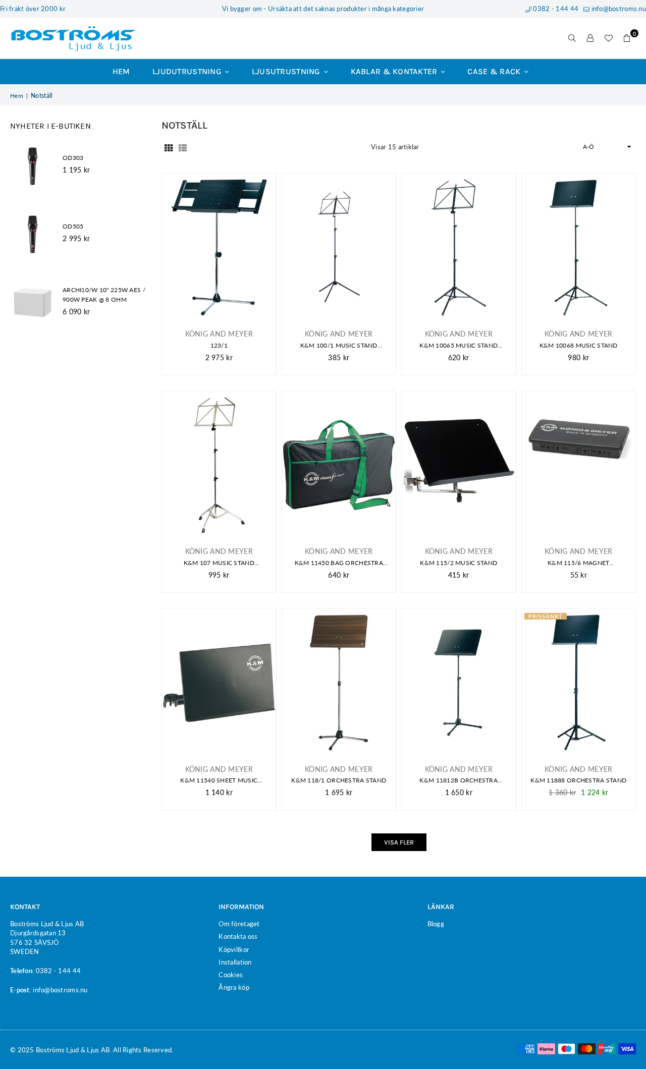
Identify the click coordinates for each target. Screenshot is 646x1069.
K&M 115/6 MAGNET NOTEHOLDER (578, 563)
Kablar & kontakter (395, 71)
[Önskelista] (609, 38)
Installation (235, 962)
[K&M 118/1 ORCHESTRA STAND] (339, 682)
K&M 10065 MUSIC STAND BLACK (458, 346)
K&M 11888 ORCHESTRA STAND (578, 780)
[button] (627, 38)
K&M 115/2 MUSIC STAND (458, 563)
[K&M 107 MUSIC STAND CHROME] (219, 465)
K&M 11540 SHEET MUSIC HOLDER (218, 780)
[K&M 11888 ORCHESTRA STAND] (579, 682)
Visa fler (399, 842)
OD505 (73, 226)
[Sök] (572, 38)
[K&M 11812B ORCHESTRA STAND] (459, 682)
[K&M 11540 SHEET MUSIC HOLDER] (219, 682)
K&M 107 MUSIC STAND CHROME (219, 563)
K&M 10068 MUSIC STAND (579, 345)
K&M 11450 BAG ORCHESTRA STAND (339, 563)
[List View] (183, 146)
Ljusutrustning (287, 71)
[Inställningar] (590, 38)
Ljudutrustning (188, 71)
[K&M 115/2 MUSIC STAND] (459, 465)
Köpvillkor (234, 949)
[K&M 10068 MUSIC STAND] (579, 247)
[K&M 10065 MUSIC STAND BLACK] (459, 247)
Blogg (435, 924)
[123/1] (219, 247)
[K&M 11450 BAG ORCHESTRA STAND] (339, 465)
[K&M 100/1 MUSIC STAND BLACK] (339, 247)
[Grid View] (169, 146)
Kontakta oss (238, 936)
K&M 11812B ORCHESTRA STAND (458, 780)
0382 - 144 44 (554, 9)
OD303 (73, 157)
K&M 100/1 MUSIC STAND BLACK (339, 346)
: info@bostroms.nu (59, 990)
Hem (121, 71)
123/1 (219, 345)
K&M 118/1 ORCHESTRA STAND (338, 780)
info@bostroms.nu (617, 9)
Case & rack (494, 71)
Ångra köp (234, 987)
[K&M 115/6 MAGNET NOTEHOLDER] (579, 465)
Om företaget (239, 924)
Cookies (231, 975)
